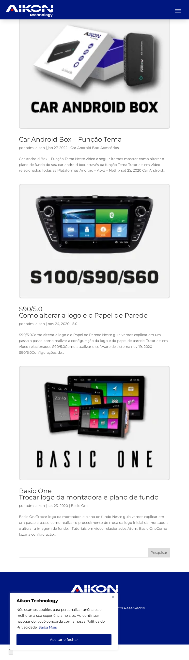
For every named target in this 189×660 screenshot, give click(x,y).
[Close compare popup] (11, 652)
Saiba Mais (48, 627)
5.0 (74, 324)
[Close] (113, 597)
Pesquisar (159, 552)
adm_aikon (35, 148)
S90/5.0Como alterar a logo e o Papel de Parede (83, 312)
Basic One (79, 505)
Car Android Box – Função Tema (70, 139)
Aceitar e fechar (64, 639)
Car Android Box (84, 148)
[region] (64, 621)
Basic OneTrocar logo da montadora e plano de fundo (88, 494)
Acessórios (109, 148)
